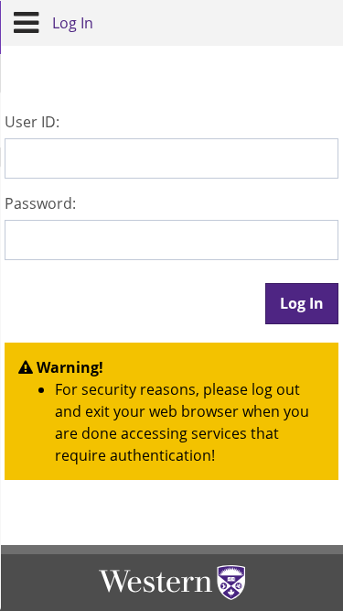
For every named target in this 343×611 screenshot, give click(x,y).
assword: (40, 203)
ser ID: (32, 122)
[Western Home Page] (172, 582)
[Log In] (26, 23)
